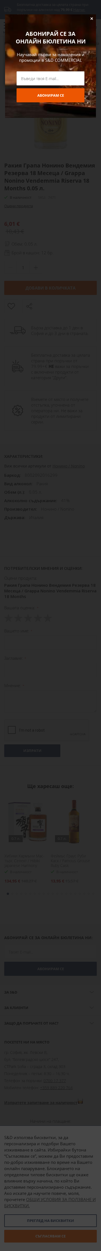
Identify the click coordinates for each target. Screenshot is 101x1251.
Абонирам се (50, 95)
